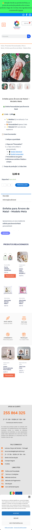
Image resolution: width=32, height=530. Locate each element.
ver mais (5, 233)
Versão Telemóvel (16, 152)
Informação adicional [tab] (9, 200)
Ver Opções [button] (21, 278)
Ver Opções (22, 375)
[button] (29, 497)
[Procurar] (29, 36)
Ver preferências (16, 523)
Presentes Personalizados (13, 46)
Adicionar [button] (7, 308)
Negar (16, 518)
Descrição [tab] (6, 196)
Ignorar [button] (20, 10)
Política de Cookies (9, 527)
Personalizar (22, 185)
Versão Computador (17, 154)
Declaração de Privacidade (20, 527)
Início (2, 46)
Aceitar (16, 513)
